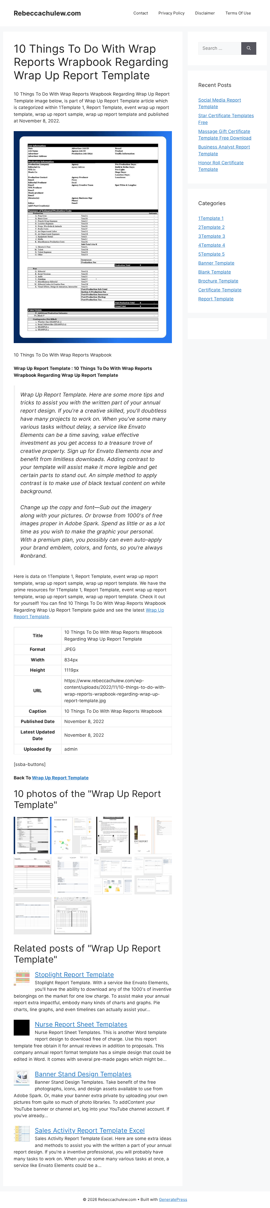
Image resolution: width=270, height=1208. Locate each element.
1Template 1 (211, 218)
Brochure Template (218, 281)
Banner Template (216, 263)
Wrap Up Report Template (60, 777)
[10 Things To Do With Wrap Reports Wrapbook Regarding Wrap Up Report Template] (32, 835)
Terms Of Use (238, 13)
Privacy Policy (171, 13)
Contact (140, 13)
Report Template (216, 298)
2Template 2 (211, 227)
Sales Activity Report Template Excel (90, 1130)
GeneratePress (173, 1199)
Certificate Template (220, 290)
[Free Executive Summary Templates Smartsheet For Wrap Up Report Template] (73, 835)
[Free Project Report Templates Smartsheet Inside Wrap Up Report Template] (113, 875)
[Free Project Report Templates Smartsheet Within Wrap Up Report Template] (32, 916)
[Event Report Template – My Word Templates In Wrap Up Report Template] (153, 835)
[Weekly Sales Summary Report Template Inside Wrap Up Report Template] (73, 916)
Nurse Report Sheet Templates (81, 1024)
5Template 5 (211, 254)
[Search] (248, 48)
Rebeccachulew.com (47, 13)
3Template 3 (211, 236)
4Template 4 (211, 245)
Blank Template (214, 272)
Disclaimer (205, 13)
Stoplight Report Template (74, 974)
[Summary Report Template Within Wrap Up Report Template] (113, 835)
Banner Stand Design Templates (83, 1074)
